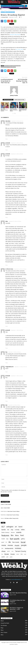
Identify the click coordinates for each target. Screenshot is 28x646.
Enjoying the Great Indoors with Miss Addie (23, 109)
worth (3, 557)
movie (3, 545)
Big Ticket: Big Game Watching (18, 593)
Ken (6, 405)
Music (2, 630)
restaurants (9, 548)
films (17, 535)
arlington (9, 527)
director (13, 532)
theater (12, 554)
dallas (23, 529)
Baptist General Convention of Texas (12, 65)
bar (8, 529)
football (3, 538)
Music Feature (4, 632)
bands (3, 529)
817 (3, 527)
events (18, 532)
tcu (2, 554)
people (24, 545)
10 (21, 17)
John (2, 507)
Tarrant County (20, 551)
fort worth (14, 539)
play (2, 548)
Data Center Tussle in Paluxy (13, 511)
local (23, 542)
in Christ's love (9, 269)
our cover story (19, 49)
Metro (2, 634)
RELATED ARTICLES (8, 99)
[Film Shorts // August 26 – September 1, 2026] (5, 610)
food (22, 535)
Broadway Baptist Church (6, 67)
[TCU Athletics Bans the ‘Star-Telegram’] (5, 602)
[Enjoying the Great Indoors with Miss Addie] (23, 105)
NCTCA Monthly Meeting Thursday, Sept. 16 (21, 81)
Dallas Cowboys (5, 532)
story (12, 551)
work (25, 554)
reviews (18, 548)
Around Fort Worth (10, 12)
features (5, 535)
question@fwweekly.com (16, 579)
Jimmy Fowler (5, 17)
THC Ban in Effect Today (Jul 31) (11, 518)
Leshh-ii (2, 504)
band (20, 527)
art (16, 527)
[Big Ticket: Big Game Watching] (5, 595)
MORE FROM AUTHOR (19, 99)
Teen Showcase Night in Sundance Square (14, 109)
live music (15, 542)
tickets (17, 554)
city (12, 529)
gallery (23, 539)
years (11, 556)
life (10, 542)
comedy (17, 529)
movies (10, 545)
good (2, 542)
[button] (25, 2)
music (17, 545)
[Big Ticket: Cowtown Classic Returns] (5, 105)
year (7, 556)
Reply (6, 149)
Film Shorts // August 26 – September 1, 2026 (17, 608)
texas (7, 554)
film (12, 535)
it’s (6, 542)
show (3, 551)
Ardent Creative (14, 644)
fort (7, 539)
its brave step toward (15, 34)
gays (14, 67)
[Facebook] (11, 582)
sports (8, 551)
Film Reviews (4, 625)
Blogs (2, 627)
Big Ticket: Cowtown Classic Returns (4, 109)
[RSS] (14, 582)
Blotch (2, 12)
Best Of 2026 (8, 504)
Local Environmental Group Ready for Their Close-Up (7, 81)
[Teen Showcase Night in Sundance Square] (14, 105)
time (22, 554)
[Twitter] (17, 582)
